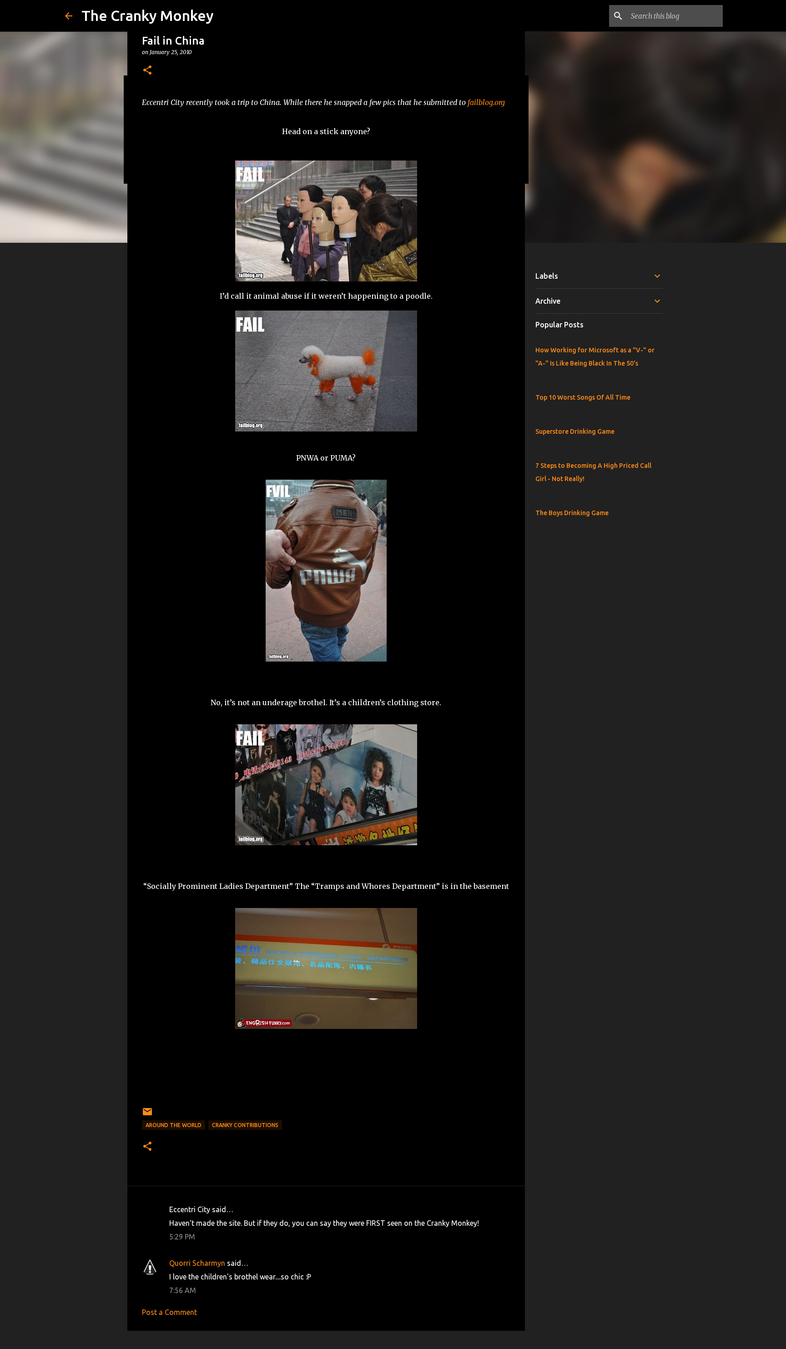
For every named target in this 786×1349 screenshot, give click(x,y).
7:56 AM (182, 1290)
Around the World (174, 1125)
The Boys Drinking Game (572, 513)
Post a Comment (169, 1312)
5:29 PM (182, 1237)
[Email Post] (147, 1115)
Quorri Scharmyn (197, 1263)
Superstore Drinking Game (575, 431)
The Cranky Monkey (147, 15)
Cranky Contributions (245, 1125)
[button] (147, 71)
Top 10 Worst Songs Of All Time (582, 397)
